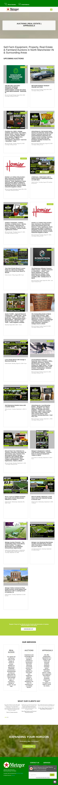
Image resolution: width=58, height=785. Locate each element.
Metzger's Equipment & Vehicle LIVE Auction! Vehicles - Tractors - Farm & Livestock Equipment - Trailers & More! (41, 453)
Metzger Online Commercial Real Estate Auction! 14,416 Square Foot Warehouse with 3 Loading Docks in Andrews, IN (15, 590)
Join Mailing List (28, 629)
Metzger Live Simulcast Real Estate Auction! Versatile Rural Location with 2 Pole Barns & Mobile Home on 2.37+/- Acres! (42, 544)
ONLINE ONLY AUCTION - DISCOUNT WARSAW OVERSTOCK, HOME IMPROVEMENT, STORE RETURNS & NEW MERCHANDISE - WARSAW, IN (15, 89)
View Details (15, 74)
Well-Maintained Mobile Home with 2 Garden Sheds (15, 406)
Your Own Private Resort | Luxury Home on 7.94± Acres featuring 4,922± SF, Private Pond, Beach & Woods (15, 270)
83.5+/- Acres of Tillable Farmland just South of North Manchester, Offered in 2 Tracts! (15, 498)
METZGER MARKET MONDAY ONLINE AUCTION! (40, 86)
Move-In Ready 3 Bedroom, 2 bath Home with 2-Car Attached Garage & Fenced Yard (41, 498)
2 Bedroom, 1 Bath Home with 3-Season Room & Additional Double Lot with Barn (41, 178)
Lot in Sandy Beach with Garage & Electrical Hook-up (15, 360)
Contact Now (29, 746)
